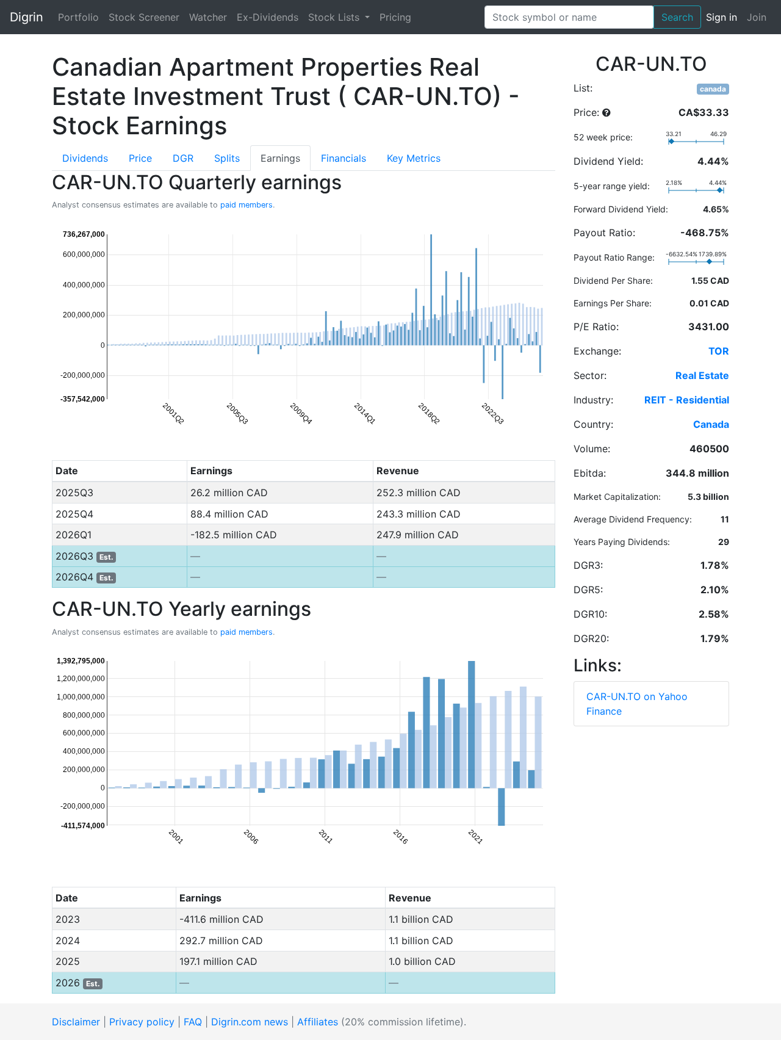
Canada (711, 424)
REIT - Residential (686, 400)
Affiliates (317, 1022)
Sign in (721, 17)
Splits (227, 158)
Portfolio (78, 17)
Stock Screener (144, 17)
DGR (183, 158)
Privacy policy (142, 1022)
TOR (718, 351)
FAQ (193, 1022)
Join (756, 17)
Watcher (208, 17)
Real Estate (702, 375)
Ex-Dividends (267, 17)
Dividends (85, 158)
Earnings (280, 158)
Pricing (395, 17)
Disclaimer (76, 1022)
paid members (246, 204)
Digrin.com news (249, 1022)
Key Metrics (414, 158)
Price (140, 158)
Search (677, 17)
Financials (343, 158)
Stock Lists (335, 17)
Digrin (26, 17)
